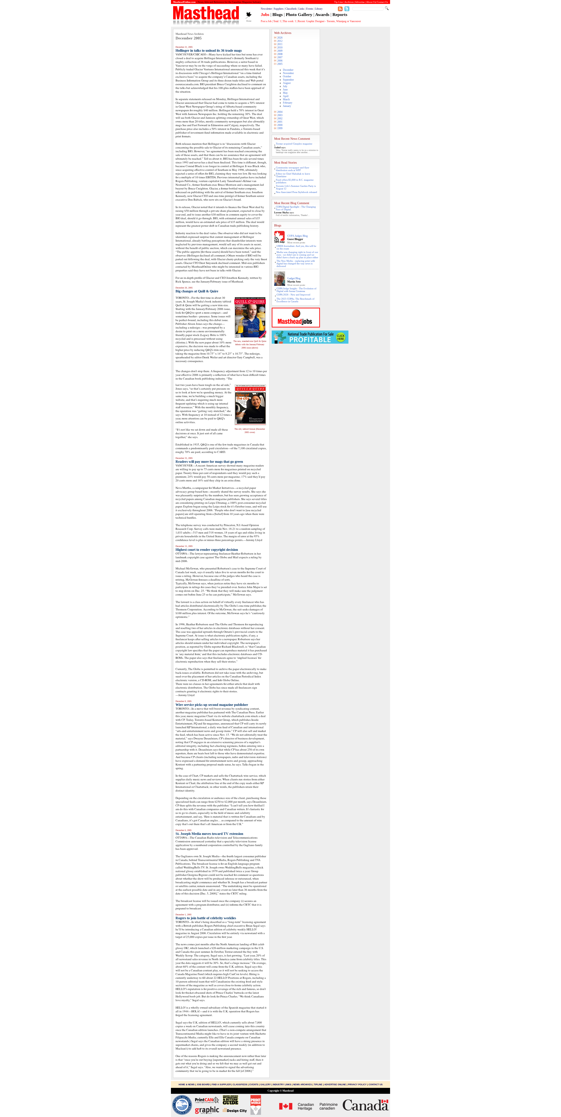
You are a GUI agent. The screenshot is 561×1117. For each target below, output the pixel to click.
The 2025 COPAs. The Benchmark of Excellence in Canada (295, 300)
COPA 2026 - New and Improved (293, 294)
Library (319, 8)
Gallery (265, 1084)
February (287, 102)
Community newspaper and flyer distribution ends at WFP (292, 168)
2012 (279, 40)
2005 (279, 63)
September (288, 79)
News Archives (302, 1084)
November (288, 73)
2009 (279, 50)
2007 (279, 57)
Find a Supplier (221, 1084)
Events (309, 8)
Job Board (203, 1084)
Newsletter (266, 8)
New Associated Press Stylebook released (296, 192)
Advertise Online (335, 1084)
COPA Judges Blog (297, 235)
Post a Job (266, 21)
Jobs (265, 14)
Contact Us (376, 1084)
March (286, 99)
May (285, 92)
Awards (322, 14)
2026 (279, 37)
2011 (279, 44)
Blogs (277, 14)
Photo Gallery (299, 14)
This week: (289, 21)
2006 (279, 60)
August (287, 83)
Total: (277, 21)
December (288, 69)
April (285, 96)
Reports (339, 14)
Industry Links (282, 1084)
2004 (279, 111)
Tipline (318, 1084)
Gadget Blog (293, 278)
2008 (279, 54)
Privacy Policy (357, 1084)
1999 (279, 128)
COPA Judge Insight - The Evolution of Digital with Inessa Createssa (296, 289)
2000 (279, 125)
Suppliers (279, 8)
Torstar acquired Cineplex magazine (294, 143)
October (287, 76)
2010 (279, 47)
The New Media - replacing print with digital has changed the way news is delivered (296, 263)
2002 (279, 118)
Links (301, 8)
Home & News (187, 1084)
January (287, 106)
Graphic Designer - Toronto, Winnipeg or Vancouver (333, 21)
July (285, 86)
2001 (279, 121)
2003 (279, 115)
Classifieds (291, 8)
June (285, 89)
